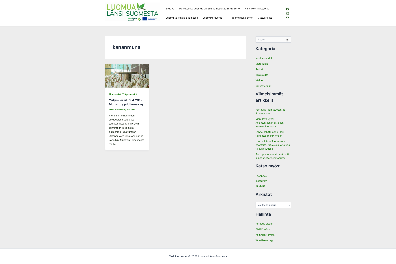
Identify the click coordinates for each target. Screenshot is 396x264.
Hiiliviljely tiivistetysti (257, 8)
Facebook (261, 175)
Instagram (261, 180)
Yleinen (260, 80)
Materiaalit (262, 63)
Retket (259, 69)
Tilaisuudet (115, 94)
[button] (238, 8)
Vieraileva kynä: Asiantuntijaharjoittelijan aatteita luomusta (270, 122)
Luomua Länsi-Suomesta (120, 22)
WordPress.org (264, 240)
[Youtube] (287, 17)
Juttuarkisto (265, 17)
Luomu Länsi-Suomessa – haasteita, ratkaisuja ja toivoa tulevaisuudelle (273, 145)
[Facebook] (287, 9)
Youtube (260, 185)
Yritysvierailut (129, 94)
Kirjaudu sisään (264, 223)
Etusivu (170, 8)
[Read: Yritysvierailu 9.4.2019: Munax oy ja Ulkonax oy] (127, 75)
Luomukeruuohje (212, 17)
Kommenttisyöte (265, 234)
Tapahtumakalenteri (241, 17)
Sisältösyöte (263, 229)
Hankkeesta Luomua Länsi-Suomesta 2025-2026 (208, 8)
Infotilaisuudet (264, 58)
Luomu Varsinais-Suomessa (182, 17)
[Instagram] (287, 13)
